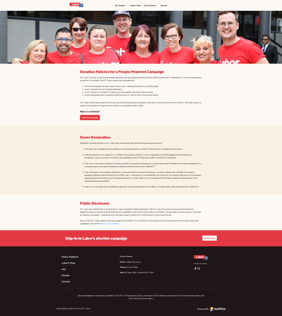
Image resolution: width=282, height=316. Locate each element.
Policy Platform (70, 256)
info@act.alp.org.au (133, 262)
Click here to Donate (90, 117)
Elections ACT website (109, 223)
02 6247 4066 (132, 267)
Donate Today (209, 238)
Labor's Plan (135, 5)
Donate (164, 5)
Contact (66, 281)
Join (64, 269)
